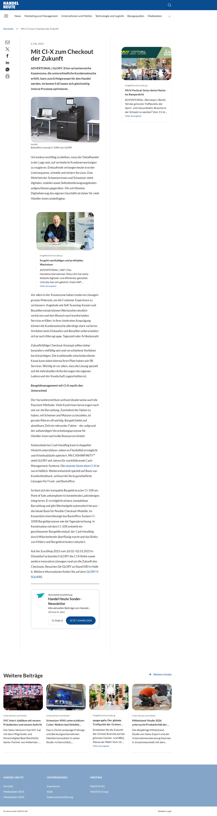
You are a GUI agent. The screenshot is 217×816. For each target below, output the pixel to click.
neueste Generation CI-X (80, 466)
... (169, 15)
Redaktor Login (165, 811)
